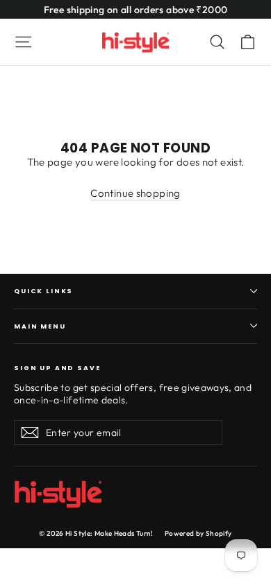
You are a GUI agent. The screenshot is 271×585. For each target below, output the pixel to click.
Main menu (40, 326)
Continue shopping (135, 193)
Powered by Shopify (198, 533)
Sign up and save (57, 367)
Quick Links (43, 290)
